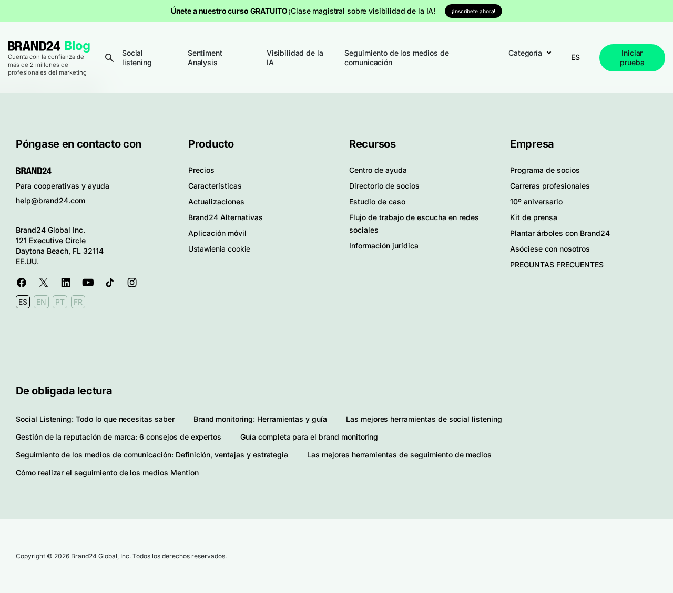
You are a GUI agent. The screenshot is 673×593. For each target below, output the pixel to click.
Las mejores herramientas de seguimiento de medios (399, 454)
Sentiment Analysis (205, 57)
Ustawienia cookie (219, 248)
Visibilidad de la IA (295, 57)
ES (575, 57)
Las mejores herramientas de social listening (424, 418)
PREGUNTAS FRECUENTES (557, 264)
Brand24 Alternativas (225, 217)
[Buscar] (109, 57)
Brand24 (34, 46)
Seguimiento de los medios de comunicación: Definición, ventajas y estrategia (152, 454)
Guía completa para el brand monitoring (309, 436)
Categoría (525, 52)
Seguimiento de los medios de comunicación (396, 57)
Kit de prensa (533, 217)
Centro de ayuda (378, 169)
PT (60, 301)
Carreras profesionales (550, 185)
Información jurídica (384, 245)
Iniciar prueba (632, 57)
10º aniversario (536, 201)
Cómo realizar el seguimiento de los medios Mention (107, 472)
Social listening (137, 57)
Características (215, 185)
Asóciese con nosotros (550, 248)
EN (41, 301)
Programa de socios (545, 169)
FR (78, 301)
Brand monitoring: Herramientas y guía (260, 418)
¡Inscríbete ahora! (473, 11)
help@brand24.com (50, 200)
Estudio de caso (377, 201)
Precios (201, 169)
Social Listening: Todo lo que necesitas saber (95, 418)
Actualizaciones (216, 201)
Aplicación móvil (217, 232)
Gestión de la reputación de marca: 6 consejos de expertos (118, 436)
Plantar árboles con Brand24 (560, 232)
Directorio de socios (384, 185)
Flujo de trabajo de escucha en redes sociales (414, 223)
